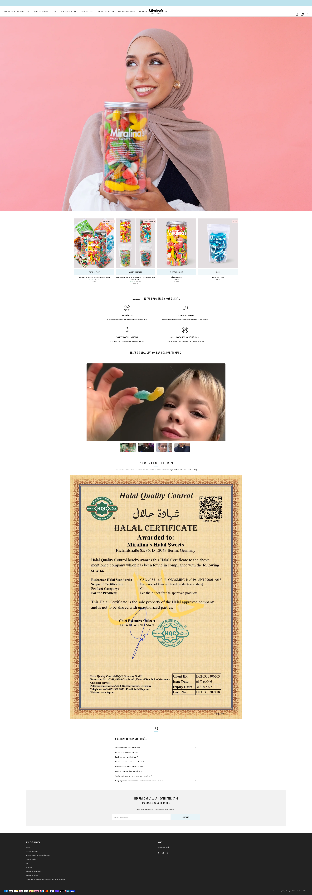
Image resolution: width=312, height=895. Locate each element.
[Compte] (297, 14)
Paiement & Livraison (105, 11)
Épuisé (218, 272)
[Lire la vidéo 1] (128, 447)
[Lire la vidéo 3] (164, 447)
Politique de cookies (32, 875)
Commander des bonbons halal (16, 11)
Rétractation (29, 867)
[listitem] (156, 3)
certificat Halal (142, 319)
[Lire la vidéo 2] (146, 447)
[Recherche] (307, 14)
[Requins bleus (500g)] (218, 243)
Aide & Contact (87, 11)
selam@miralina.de (163, 847)
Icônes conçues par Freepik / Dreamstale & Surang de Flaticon (45, 879)
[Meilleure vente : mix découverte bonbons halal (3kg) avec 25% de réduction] (135, 243)
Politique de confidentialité (34, 871)
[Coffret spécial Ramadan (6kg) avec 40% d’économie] (94, 243)
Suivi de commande (68, 11)
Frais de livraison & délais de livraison (37, 855)
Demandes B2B (144, 11)
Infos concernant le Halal (45, 11)
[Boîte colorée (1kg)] (176, 243)
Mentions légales (31, 859)
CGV (27, 863)
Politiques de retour (126, 11)
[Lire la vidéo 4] (182, 447)
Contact (28, 847)
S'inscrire (185, 817)
